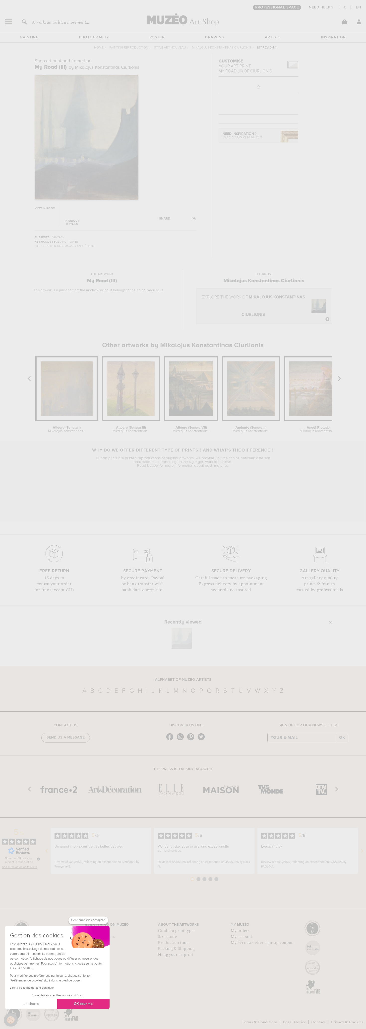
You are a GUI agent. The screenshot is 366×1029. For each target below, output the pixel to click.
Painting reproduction (128, 47)
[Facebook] (171, 740)
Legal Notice (294, 1022)
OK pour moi (83, 1004)
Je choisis (31, 1004)
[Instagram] (181, 740)
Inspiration (333, 37)
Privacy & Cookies (347, 1022)
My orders (240, 930)
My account (241, 936)
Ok (342, 738)
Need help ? (321, 7)
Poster (157, 37)
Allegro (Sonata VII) (191, 429)
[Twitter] (202, 740)
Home (98, 47)
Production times (174, 942)
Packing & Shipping (176, 948)
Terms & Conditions (260, 1022)
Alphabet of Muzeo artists (183, 679)
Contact (318, 1022)
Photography (94, 37)
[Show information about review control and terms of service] (38, 859)
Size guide (167, 936)
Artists (273, 37)
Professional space (277, 7)
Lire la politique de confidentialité (32, 987)
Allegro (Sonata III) (131, 429)
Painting (29, 37)
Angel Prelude (318, 429)
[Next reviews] (362, 850)
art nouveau (145, 290)
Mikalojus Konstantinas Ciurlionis (221, 47)
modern (92, 290)
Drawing (214, 37)
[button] (11, 1020)
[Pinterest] (192, 740)
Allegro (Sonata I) (66, 429)
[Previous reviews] (46, 850)
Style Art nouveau (170, 47)
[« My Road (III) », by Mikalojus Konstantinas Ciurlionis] (182, 638)
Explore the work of (253, 306)
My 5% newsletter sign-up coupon (262, 942)
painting (65, 290)
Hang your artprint (175, 954)
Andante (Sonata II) (251, 429)
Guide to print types (176, 930)
